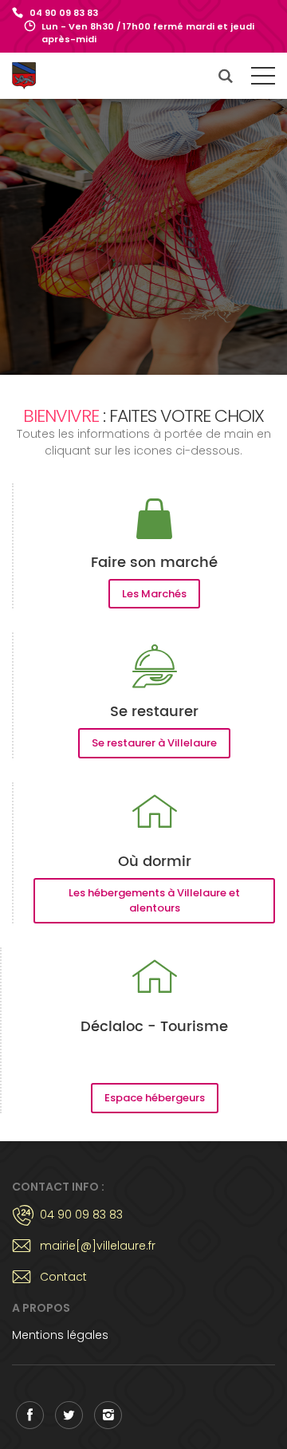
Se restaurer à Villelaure (154, 742)
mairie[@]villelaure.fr (97, 1245)
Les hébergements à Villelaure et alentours (154, 900)
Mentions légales (60, 1335)
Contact (63, 1276)
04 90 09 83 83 (63, 12)
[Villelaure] (36, 75)
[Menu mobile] (263, 79)
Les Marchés (154, 593)
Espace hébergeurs (154, 1097)
